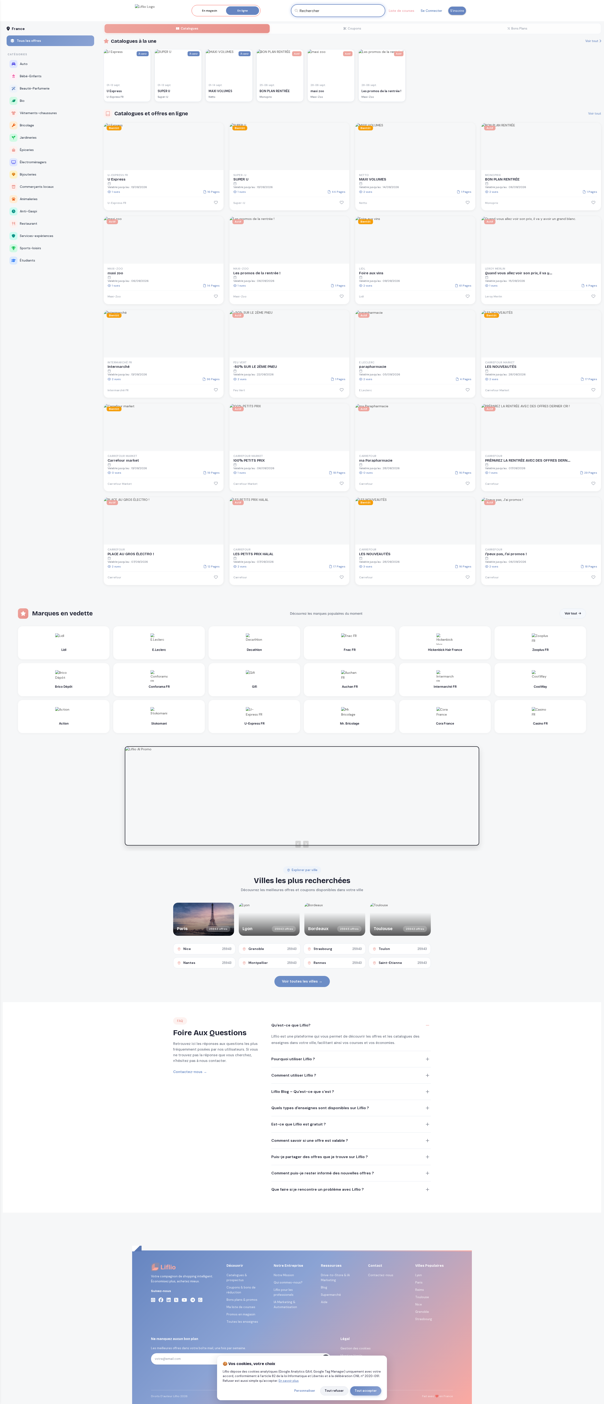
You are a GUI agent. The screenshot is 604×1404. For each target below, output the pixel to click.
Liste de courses (401, 11)
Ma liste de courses (240, 1307)
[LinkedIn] (169, 1300)
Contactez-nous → (190, 1071)
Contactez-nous (380, 1275)
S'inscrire (457, 11)
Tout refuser (334, 1391)
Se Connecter (431, 11)
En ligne (242, 10)
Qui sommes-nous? (288, 1282)
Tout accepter (366, 1391)
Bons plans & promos (241, 1300)
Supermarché (331, 1295)
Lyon (418, 1275)
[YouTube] (184, 1300)
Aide (324, 1302)
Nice (418, 1304)
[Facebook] (161, 1300)
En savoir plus (289, 1381)
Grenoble (422, 1312)
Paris (419, 1282)
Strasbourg (423, 1319)
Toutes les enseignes (242, 1322)
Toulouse (422, 1297)
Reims (419, 1290)
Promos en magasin (240, 1314)
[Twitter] (176, 1300)
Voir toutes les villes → (302, 981)
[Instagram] (153, 1300)
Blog (324, 1287)
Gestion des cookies (355, 1348)
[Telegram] (192, 1300)
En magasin (209, 10)
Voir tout (591, 41)
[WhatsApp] (200, 1300)
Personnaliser (304, 1391)
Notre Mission (284, 1275)
